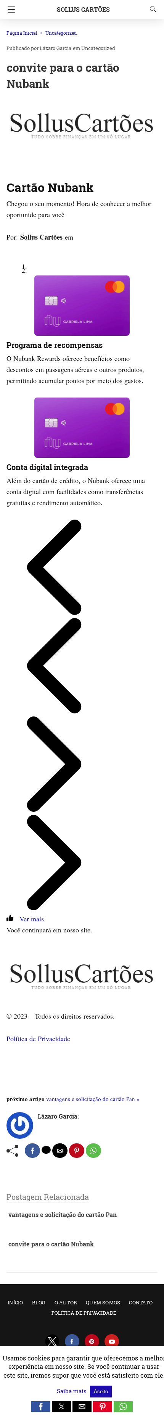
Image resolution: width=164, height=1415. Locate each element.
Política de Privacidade (38, 1038)
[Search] (151, 9)
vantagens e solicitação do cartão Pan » (93, 1099)
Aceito (101, 1391)
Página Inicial (21, 33)
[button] (40, 1406)
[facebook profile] (72, 1341)
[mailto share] (60, 1150)
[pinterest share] (76, 1150)
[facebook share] (32, 1150)
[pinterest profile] (92, 1341)
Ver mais (29, 918)
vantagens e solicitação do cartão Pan (62, 1215)
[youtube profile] (112, 1341)
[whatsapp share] (93, 1150)
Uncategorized (61, 33)
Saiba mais (72, 1391)
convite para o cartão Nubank (51, 1244)
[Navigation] (9, 9)
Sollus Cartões (83, 9)
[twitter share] (46, 1150)
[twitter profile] (52, 1341)
